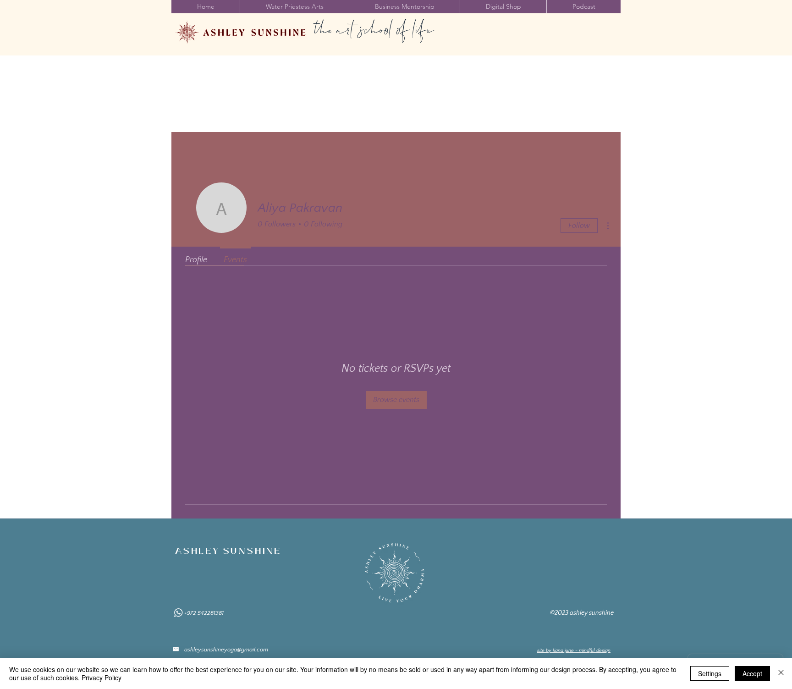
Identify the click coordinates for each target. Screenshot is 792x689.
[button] (294, 6)
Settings (709, 673)
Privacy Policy (101, 677)
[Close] (781, 673)
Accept (752, 673)
